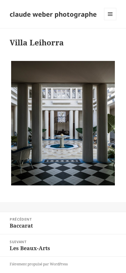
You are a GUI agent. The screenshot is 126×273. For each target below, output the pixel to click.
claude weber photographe (53, 14)
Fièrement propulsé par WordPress (39, 264)
